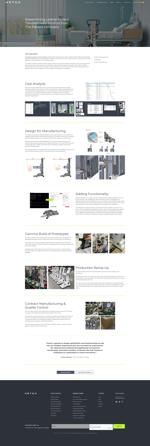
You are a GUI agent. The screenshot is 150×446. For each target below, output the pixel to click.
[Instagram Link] (119, 402)
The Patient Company (31, 57)
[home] (13, 2)
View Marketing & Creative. (91, 433)
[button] (89, 2)
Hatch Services (66, 372)
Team (99, 399)
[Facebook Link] (122, 402)
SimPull (45, 57)
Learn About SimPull (84, 372)
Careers (100, 401)
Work (112, 2)
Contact (100, 406)
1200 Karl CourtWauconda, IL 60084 (120, 397)
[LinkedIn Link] (116, 402)
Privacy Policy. (75, 433)
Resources (127, 2)
